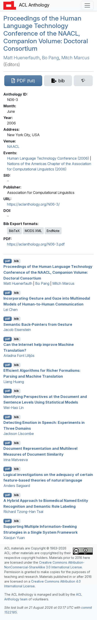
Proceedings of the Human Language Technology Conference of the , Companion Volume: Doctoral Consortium (45, 33)
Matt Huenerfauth (21, 57)
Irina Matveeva (15, 459)
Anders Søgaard (16, 485)
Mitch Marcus (75, 57)
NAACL (13, 146)
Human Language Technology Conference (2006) (48, 158)
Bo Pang (50, 57)
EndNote (53, 231)
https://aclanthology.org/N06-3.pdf (36, 244)
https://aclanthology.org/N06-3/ (33, 204)
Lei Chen (10, 309)
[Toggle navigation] (87, 5)
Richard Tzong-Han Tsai (23, 511)
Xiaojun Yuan (14, 537)
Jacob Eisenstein (17, 329)
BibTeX (14, 231)
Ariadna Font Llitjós (19, 355)
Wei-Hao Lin (13, 407)
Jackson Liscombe (18, 433)
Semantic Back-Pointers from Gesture (37, 324)
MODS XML (33, 231)
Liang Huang (13, 381)
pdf (7, 261)
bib (16, 261)
